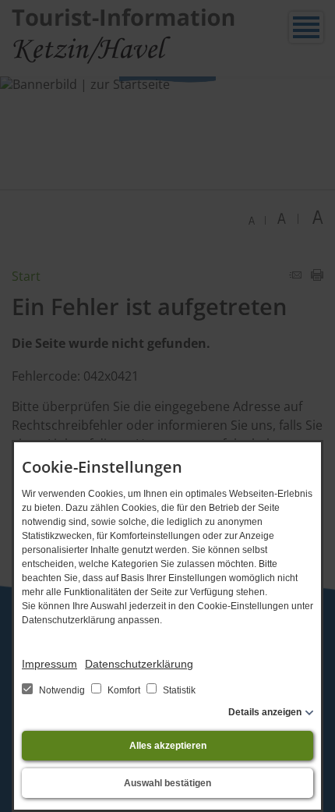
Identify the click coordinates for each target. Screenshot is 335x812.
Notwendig (62, 690)
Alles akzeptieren (167, 745)
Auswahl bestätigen (167, 783)
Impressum (49, 664)
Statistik (178, 690)
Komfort (124, 690)
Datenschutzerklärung (139, 664)
